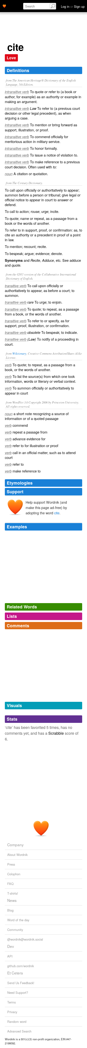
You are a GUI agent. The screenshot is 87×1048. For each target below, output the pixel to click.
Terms (11, 1002)
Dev (10, 946)
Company (15, 844)
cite (56, 512)
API (10, 956)
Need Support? (17, 992)
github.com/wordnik (20, 966)
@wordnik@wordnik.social (25, 939)
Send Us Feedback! (20, 983)
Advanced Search (19, 1031)
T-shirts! (12, 893)
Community (15, 929)
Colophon (13, 874)
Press (11, 864)
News (12, 900)
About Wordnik (17, 854)
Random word (16, 1021)
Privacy (12, 1012)
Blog (10, 910)
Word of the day (18, 920)
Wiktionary (19, 353)
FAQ (10, 883)
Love (11, 57)
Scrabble (56, 733)
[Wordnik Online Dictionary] (4, 5)
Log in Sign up (73, 6)
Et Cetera (15, 972)
